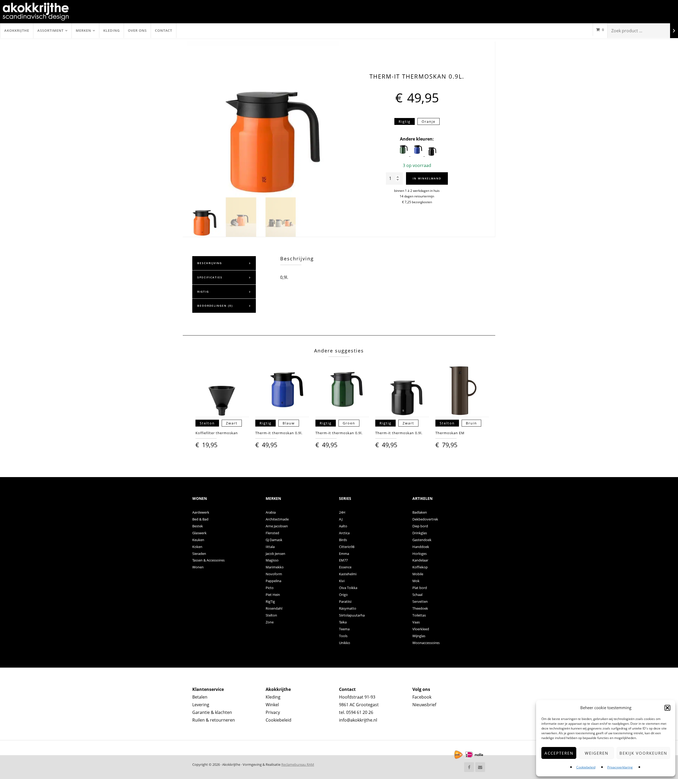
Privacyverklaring (620, 767)
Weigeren (596, 753)
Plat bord (419, 587)
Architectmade (277, 519)
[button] (667, 707)
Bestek (197, 526)
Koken (197, 546)
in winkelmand (427, 178)
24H (342, 512)
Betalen (199, 697)
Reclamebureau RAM (297, 764)
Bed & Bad (200, 519)
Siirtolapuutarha (352, 615)
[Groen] (403, 154)
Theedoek (420, 608)
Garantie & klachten (212, 712)
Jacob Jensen (275, 553)
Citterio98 (346, 546)
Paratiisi (345, 601)
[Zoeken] (674, 30)
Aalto (343, 526)
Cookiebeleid (585, 767)
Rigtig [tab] (203, 291)
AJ (340, 519)
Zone (270, 622)
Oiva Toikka (348, 587)
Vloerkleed (420, 629)
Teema (344, 629)
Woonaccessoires (426, 642)
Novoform (274, 574)
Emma (344, 553)
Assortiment (50, 30)
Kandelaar (420, 560)
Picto (270, 587)
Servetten (420, 601)
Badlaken (419, 512)
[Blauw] (417, 154)
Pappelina (273, 580)
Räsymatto (347, 608)
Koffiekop (420, 567)
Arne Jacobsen (277, 526)
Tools (343, 635)
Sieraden (199, 553)
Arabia (271, 512)
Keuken (198, 539)
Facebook (421, 697)
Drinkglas (419, 533)
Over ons (137, 30)
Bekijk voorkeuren (643, 753)
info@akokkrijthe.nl (358, 720)
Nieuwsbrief (424, 705)
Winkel (272, 705)
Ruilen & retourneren (213, 720)
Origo (343, 594)
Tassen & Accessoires (208, 560)
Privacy (273, 712)
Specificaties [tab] (209, 277)
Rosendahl (274, 608)
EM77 (343, 560)
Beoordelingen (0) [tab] (215, 305)
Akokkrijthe (16, 30)
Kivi (342, 580)
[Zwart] (431, 154)
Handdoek (420, 546)
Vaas (416, 622)
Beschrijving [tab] (209, 263)
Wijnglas (418, 635)
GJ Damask (274, 539)
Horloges (419, 553)
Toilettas (419, 615)
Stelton (271, 615)
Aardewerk (200, 512)
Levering (200, 705)
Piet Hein (273, 594)
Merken (83, 30)
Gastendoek (421, 539)
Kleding (111, 30)
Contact (163, 30)
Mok (416, 580)
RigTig (270, 601)
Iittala (270, 546)
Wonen (198, 567)
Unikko (344, 642)
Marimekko (275, 567)
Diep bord (420, 526)
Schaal (417, 594)
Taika (343, 622)
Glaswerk (199, 533)
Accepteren (559, 753)
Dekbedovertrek (425, 519)
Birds (343, 539)
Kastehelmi (347, 574)
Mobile (417, 574)
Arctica (344, 533)
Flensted (272, 533)
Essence (345, 567)
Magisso (272, 560)
